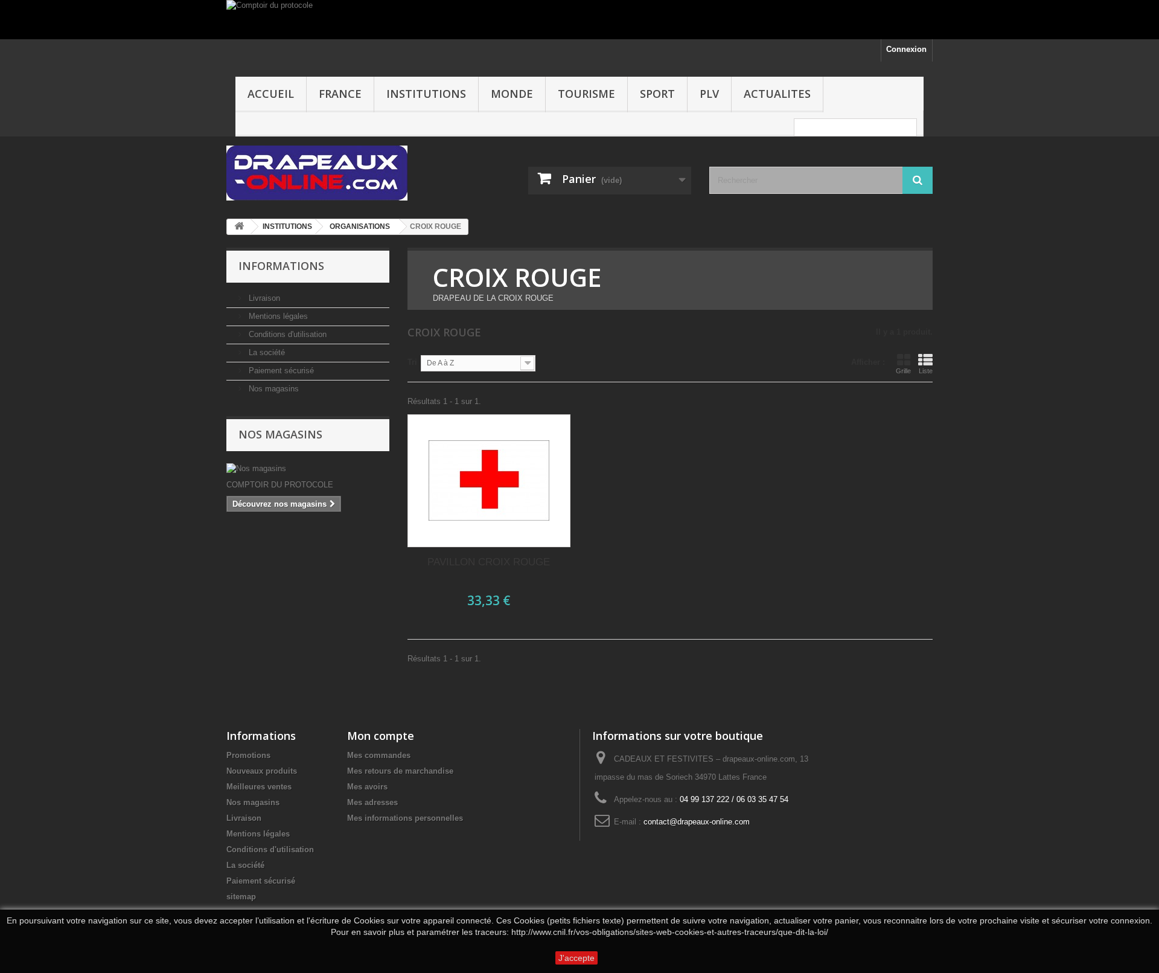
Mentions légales (277, 316)
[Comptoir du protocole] (579, 19)
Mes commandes (378, 755)
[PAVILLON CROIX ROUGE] (488, 480)
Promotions (248, 755)
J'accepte (576, 958)
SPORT (657, 93)
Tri (412, 362)
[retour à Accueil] (239, 226)
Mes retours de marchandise (400, 771)
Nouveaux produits (261, 771)
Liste (926, 370)
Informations (281, 266)
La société (265, 352)
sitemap (241, 896)
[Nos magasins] (307, 468)
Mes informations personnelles (405, 818)
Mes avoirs (367, 786)
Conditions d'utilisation (286, 334)
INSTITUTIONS (426, 93)
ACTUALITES (777, 93)
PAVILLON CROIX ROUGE (488, 562)
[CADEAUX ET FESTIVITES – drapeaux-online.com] (338, 173)
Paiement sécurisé (280, 370)
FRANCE (340, 93)
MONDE (512, 93)
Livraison (263, 298)
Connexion (906, 49)
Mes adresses (372, 802)
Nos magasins (272, 388)
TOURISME (586, 93)
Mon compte (380, 735)
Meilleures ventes (259, 786)
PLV (709, 93)
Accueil (270, 93)
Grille (903, 370)
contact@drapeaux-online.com (696, 821)
